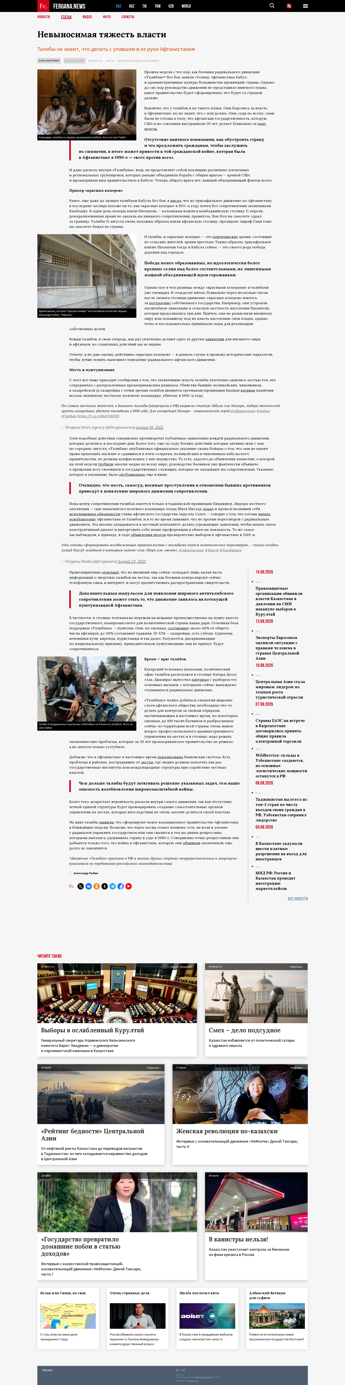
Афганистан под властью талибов (138, 60)
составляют (178, 628)
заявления (214, 339)
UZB (171, 6)
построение (160, 303)
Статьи (66, 17)
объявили (191, 843)
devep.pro (193, 1381)
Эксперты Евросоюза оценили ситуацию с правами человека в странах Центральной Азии (277, 648)
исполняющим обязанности (94, 514)
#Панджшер (230, 550)
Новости (43, 17)
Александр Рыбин (49, 60)
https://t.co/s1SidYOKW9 (98, 416)
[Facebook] (120, 886)
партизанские (225, 236)
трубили (105, 464)
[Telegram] (112, 886)
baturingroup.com (203, 1377)
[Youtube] (128, 886)
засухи (147, 762)
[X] (80, 886)
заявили (106, 822)
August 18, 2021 (149, 427)
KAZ (118, 6)
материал (200, 679)
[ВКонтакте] (88, 886)
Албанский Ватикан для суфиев (267, 1295)
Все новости (298, 899)
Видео (87, 17)
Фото (107, 17)
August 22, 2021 (132, 561)
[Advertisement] (172, 930)
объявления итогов (148, 534)
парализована (170, 757)
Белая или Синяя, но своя (63, 1293)
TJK (144, 6)
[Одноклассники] (96, 886)
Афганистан (95, 60)
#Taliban (68, 416)
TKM (158, 6)
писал (175, 200)
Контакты (47, 1369)
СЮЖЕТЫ (128, 17)
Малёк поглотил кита (199, 1293)
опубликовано (132, 474)
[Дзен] (104, 886)
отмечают (110, 572)
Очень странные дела (130, 1293)
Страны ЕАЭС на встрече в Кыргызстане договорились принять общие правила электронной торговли (280, 731)
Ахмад (208, 508)
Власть (110, 60)
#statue (263, 411)
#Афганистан (243, 411)
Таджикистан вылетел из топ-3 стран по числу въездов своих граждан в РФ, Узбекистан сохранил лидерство (281, 809)
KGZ (131, 6)
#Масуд (212, 550)
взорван (248, 390)
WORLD (186, 6)
